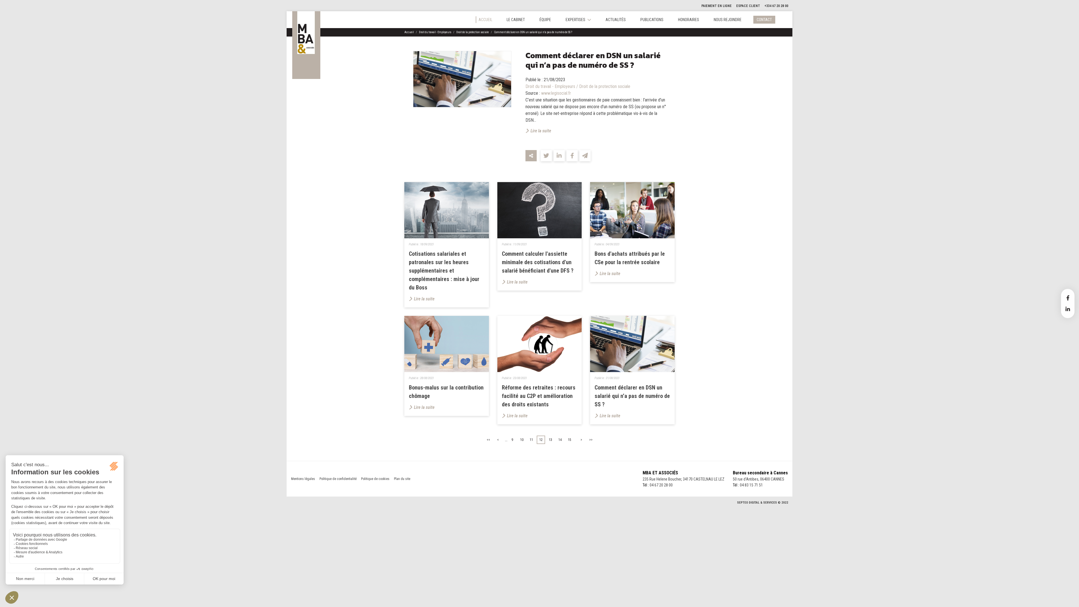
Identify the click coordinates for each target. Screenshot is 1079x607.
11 (531, 440)
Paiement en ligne (716, 6)
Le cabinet (516, 19)
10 (521, 440)
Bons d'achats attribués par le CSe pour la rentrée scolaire (630, 258)
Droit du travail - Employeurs (435, 32)
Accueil (485, 19)
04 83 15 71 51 (751, 485)
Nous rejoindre (728, 19)
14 (560, 440)
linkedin (1067, 309)
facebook (1067, 297)
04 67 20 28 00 (661, 485)
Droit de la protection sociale (472, 32)
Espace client (748, 6)
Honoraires (688, 19)
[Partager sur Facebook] (572, 155)
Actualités (616, 19)
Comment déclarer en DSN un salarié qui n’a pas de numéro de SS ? (533, 32)
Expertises (575, 19)
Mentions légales (303, 479)
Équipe (545, 19)
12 (541, 440)
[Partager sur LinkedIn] (559, 155)
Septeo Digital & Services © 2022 (762, 502)
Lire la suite (541, 130)
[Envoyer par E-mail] (585, 155)
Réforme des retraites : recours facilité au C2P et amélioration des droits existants (538, 396)
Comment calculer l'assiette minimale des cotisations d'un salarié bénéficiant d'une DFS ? (537, 262)
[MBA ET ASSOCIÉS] (306, 45)
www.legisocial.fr (556, 93)
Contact (764, 19)
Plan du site (402, 479)
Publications (651, 19)
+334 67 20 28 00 (776, 6)
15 (569, 440)
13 (550, 440)
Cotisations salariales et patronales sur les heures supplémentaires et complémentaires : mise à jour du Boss (444, 270)
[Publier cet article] (546, 155)
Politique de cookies (375, 479)
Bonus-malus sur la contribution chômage (446, 391)
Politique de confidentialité (338, 479)
